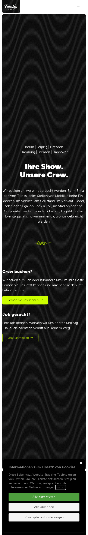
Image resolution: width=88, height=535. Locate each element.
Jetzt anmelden (18, 338)
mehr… (60, 487)
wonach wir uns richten (47, 323)
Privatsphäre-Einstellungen (44, 517)
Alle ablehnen (44, 507)
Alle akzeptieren (44, 497)
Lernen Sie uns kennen (23, 300)
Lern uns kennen (15, 323)
